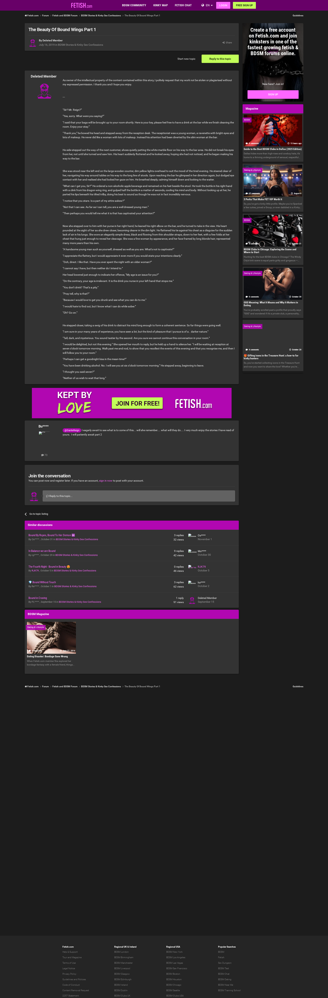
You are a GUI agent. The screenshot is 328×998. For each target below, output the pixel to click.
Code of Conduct (71, 985)
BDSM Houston (174, 979)
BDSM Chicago (173, 985)
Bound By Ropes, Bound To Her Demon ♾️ (51, 535)
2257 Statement (70, 995)
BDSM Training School (229, 990)
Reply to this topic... (61, 495)
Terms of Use (69, 963)
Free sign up (244, 5)
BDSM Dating (224, 979)
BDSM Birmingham (123, 957)
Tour (64, 957)
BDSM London (121, 952)
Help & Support (70, 952)
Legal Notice (68, 968)
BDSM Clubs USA (175, 995)
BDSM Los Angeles (175, 957)
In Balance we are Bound (41, 551)
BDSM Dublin (121, 990)
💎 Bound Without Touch (42, 582)
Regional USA (173, 946)
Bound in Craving (37, 598)
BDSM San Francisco (176, 968)
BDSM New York (174, 952)
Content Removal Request (75, 990)
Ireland (132, 946)
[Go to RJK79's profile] (192, 569)
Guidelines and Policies (74, 979)
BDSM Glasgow (122, 974)
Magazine (77, 957)
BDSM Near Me (225, 985)
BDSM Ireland (121, 985)
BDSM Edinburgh (123, 979)
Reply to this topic (220, 58)
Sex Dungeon (225, 963)
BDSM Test (223, 968)
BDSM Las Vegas (174, 963)
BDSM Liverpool (122, 968)
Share (228, 42)
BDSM (221, 952)
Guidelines (298, 15)
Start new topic (186, 58)
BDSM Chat (223, 974)
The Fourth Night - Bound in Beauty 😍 (49, 566)
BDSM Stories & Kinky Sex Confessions (80, 44)
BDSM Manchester (123, 963)
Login (223, 5)
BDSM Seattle (173, 990)
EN (208, 5)
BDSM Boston (173, 974)
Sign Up (273, 94)
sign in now (105, 480)
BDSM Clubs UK (122, 995)
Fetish (221, 957)
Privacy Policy (69, 974)
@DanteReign (72, 430)
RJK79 (35, 570)
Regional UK (120, 946)
